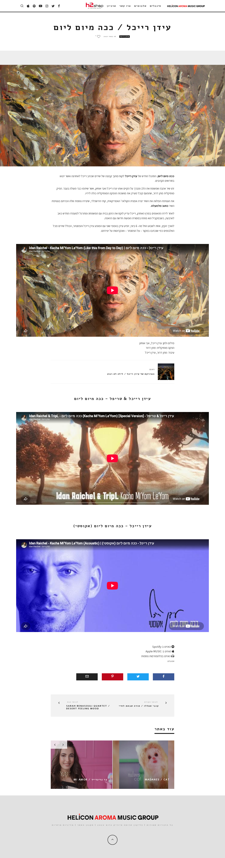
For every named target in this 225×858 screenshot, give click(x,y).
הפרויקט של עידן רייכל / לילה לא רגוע (131, 374)
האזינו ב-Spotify (161, 647)
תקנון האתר (85, 825)
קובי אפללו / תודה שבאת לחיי (139, 706)
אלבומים (140, 6)
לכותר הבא (72, 702)
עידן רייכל (124, 36)
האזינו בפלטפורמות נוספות (156, 656)
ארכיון (111, 6)
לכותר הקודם (151, 702)
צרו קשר (125, 6)
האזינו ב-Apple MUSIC (159, 651)
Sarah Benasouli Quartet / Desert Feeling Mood (88, 707)
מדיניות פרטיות (63, 825)
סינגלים (155, 6)
